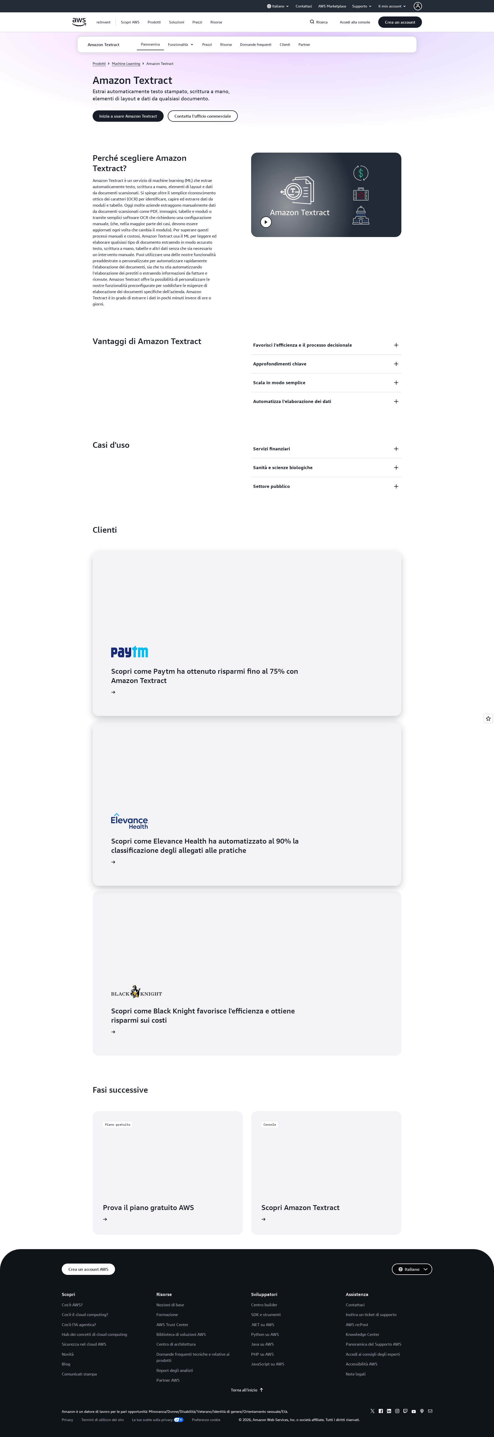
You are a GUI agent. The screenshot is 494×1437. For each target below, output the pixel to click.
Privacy (67, 1419)
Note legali (356, 1374)
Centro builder (264, 1304)
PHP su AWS (262, 1354)
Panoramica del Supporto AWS (373, 1344)
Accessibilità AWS (361, 1363)
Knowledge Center (362, 1334)
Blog (66, 1363)
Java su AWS (262, 1344)
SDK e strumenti (266, 1314)
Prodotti (99, 63)
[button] (130, 22)
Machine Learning (126, 63)
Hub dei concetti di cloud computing (94, 1334)
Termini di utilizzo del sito (102, 1419)
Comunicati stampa (79, 1374)
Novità (68, 1354)
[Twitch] (405, 1412)
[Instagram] (397, 1412)
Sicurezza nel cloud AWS (84, 1344)
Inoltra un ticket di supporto (371, 1314)
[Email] (430, 1412)
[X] (372, 1412)
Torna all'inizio (244, 1389)
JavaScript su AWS (267, 1363)
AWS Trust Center (172, 1324)
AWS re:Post (357, 1324)
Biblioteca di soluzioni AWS (181, 1334)
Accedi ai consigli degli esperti (373, 1354)
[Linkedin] (389, 1412)
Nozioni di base (170, 1304)
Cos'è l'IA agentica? (79, 1324)
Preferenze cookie (206, 1419)
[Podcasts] (422, 1412)
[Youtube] (414, 1412)
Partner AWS (168, 1380)
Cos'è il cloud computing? (85, 1314)
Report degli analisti (174, 1370)
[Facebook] (381, 1412)
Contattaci (355, 1304)
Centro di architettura (176, 1344)
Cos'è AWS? (72, 1304)
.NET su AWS (262, 1324)
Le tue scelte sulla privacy (152, 1419)
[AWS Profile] (418, 6)
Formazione (167, 1314)
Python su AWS (265, 1334)
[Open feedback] (488, 718)
